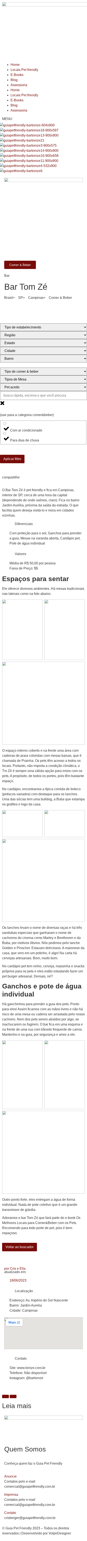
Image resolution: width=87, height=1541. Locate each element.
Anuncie (10, 1476)
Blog (14, 80)
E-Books (17, 75)
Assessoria (19, 85)
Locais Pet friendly (24, 70)
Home (15, 64)
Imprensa (11, 1494)
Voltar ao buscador (19, 1247)
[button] (43, 1476)
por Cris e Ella (15, 1268)
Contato (10, 1513)
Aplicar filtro (12, 459)
